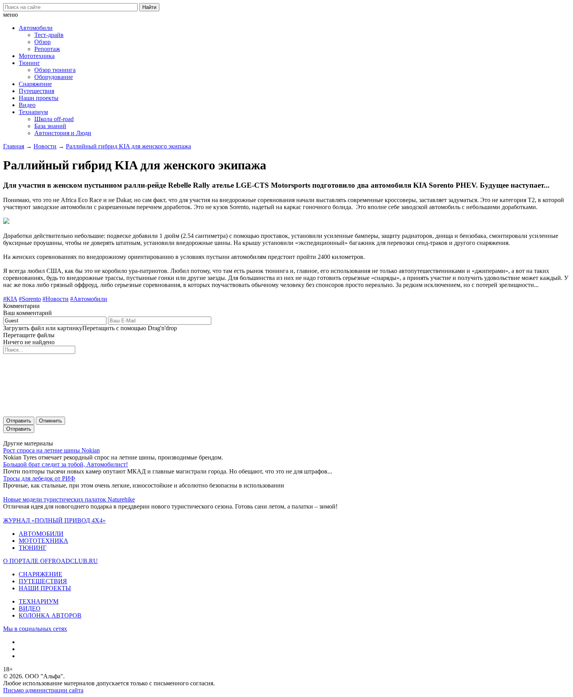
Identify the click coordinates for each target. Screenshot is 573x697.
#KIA (10, 299)
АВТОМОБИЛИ (41, 533)
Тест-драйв (49, 35)
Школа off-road (54, 119)
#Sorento (30, 299)
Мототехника (37, 56)
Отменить (50, 421)
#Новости (55, 299)
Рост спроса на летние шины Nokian (51, 450)
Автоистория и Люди (62, 133)
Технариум (33, 112)
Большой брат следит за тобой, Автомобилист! (65, 464)
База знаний (50, 126)
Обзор (42, 42)
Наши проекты (38, 98)
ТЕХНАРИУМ (38, 601)
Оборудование (53, 77)
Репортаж (47, 49)
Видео (27, 105)
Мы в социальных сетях (35, 628)
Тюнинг (29, 63)
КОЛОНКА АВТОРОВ (50, 615)
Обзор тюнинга (55, 70)
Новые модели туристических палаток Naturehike (69, 499)
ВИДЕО (30, 608)
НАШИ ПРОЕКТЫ (45, 588)
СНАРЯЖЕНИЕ (40, 574)
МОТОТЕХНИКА (43, 540)
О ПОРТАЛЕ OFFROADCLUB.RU (50, 561)
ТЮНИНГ (32, 547)
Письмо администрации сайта (43, 690)
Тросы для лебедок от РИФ (39, 478)
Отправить (18, 421)
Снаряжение (35, 84)
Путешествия (36, 91)
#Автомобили (88, 299)
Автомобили (36, 28)
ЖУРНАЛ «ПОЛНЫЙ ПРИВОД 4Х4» (54, 520)
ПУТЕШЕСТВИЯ (43, 581)
